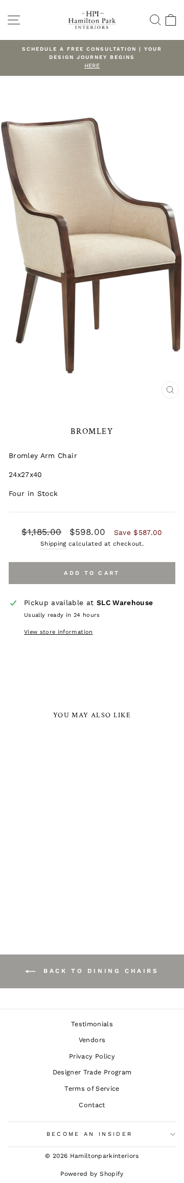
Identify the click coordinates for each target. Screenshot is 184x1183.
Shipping (53, 543)
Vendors (92, 1040)
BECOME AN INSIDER (89, 1134)
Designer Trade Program (92, 1072)
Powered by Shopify (91, 1173)
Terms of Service (92, 1088)
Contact (92, 1105)
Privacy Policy (92, 1056)
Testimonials (92, 1024)
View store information (58, 632)
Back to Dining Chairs (98, 970)
